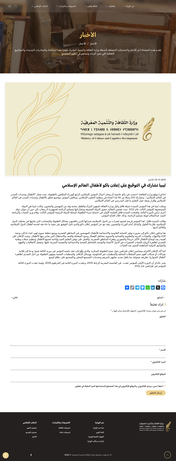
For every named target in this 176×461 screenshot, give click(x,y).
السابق (160, 297)
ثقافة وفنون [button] (92, 6)
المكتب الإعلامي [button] (41, 6)
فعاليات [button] (111, 6)
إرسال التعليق (156, 393)
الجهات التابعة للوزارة (96, 437)
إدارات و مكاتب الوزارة (95, 441)
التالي (15, 297)
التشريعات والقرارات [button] (67, 6)
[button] (21, 6)
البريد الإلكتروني (158, 362)
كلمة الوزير (100, 432)
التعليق (162, 316)
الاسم (162, 350)
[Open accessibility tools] (6, 455)
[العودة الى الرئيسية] (156, 6)
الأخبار (150, 179)
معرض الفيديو (31, 432)
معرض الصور (32, 428)
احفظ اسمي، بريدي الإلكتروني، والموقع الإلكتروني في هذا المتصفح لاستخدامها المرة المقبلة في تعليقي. (119, 386)
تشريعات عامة (65, 432)
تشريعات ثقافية (64, 428)
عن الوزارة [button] (130, 6)
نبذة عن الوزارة (98, 428)
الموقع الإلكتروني (158, 374)
